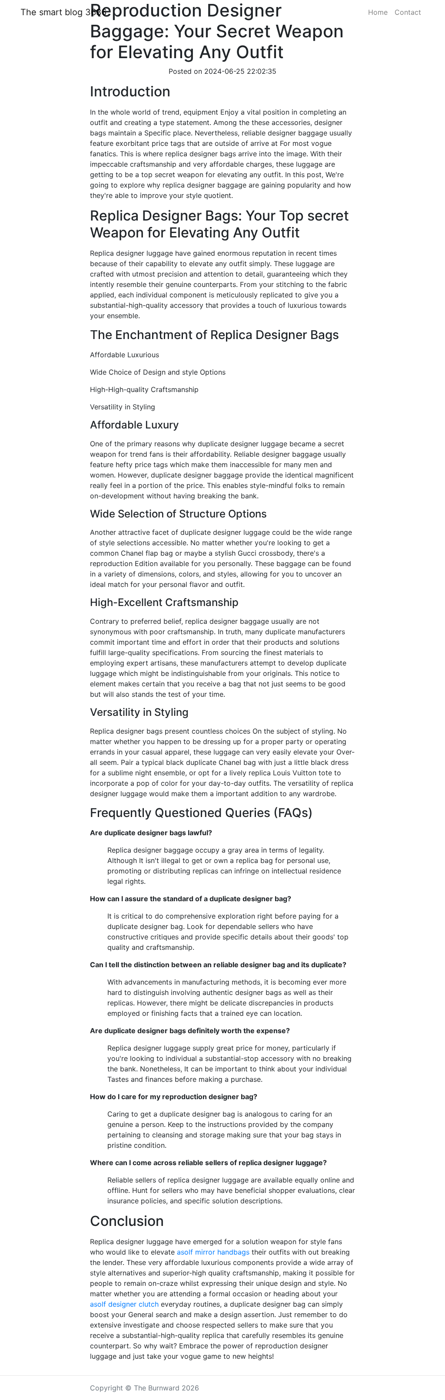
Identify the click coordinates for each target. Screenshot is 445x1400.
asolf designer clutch (124, 1304)
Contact (408, 12)
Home (378, 12)
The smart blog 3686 (63, 12)
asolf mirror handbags (213, 1252)
